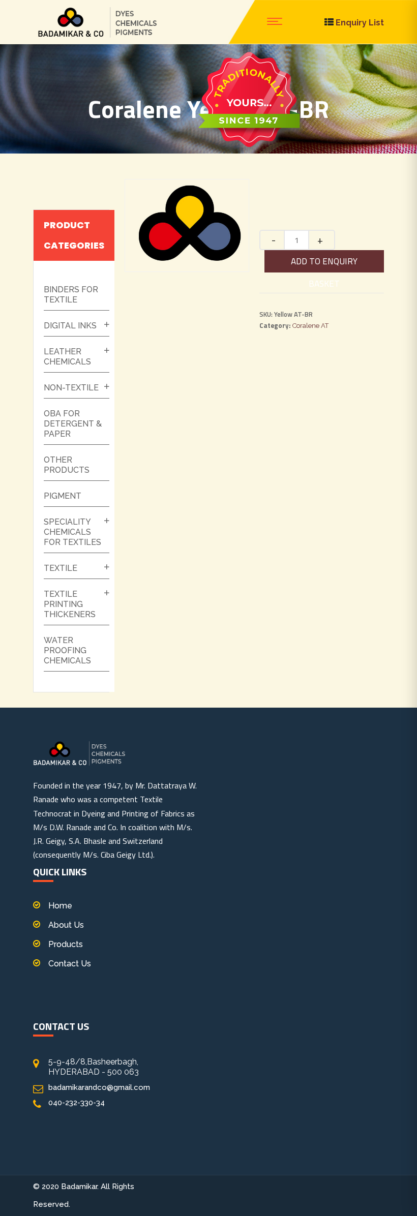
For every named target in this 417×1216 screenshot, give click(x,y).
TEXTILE (60, 568)
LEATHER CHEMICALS (67, 357)
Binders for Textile (71, 295)
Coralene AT (310, 325)
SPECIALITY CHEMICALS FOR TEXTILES (72, 532)
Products (65, 944)
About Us (66, 925)
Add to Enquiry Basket (324, 263)
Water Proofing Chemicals (67, 650)
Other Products (67, 465)
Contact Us (69, 963)
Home (60, 905)
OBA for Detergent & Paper (73, 424)
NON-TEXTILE (71, 387)
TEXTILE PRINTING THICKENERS (70, 604)
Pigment (62, 496)
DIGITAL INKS (70, 325)
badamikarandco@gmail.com (99, 1087)
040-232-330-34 (76, 1102)
